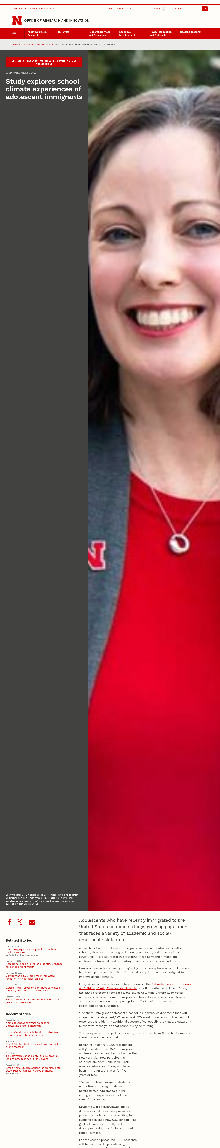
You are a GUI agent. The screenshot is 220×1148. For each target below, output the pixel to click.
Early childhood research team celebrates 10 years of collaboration (33, 1001)
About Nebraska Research (37, 34)
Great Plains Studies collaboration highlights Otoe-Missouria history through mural (33, 1069)
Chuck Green (12, 72)
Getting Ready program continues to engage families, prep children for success (33, 989)
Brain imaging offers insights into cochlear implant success (31, 951)
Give (129, 8)
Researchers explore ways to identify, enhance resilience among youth (34, 965)
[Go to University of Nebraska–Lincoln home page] (17, 20)
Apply (120, 8)
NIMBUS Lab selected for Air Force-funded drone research (32, 1045)
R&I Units (63, 32)
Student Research (190, 32)
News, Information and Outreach (161, 34)
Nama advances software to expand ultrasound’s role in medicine (28, 1024)
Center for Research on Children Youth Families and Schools (44, 62)
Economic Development (127, 34)
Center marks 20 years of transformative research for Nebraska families (31, 977)
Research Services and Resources (99, 34)
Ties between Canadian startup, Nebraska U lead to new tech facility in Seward (32, 1057)
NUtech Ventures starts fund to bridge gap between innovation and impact (32, 1034)
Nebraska (16, 44)
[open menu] (18, 33)
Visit (110, 8)
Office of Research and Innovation (56, 20)
